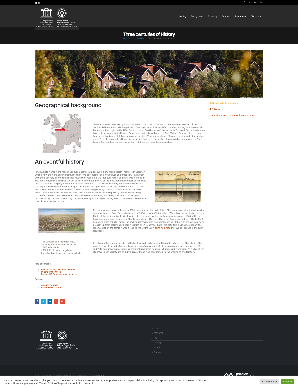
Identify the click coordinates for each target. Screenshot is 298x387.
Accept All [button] (287, 381)
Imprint (157, 347)
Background (197, 16)
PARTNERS (158, 333)
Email (62, 301)
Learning (182, 16)
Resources (240, 16)
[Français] (36, 2)
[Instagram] (260, 2)
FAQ (156, 337)
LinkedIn (49, 301)
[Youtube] (255, 2)
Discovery (256, 16)
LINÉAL (101, 375)
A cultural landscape (51, 287)
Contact (157, 352)
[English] (39, 2)
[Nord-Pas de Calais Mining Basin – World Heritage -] (57, 17)
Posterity (212, 16)
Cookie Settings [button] (269, 381)
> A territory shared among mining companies (232, 115)
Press (156, 328)
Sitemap (158, 342)
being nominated (163, 227)
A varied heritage (49, 284)
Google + (56, 301)
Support (226, 16)
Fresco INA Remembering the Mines (59, 274)
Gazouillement (43, 301)
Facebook (37, 301)
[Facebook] (249, 2)
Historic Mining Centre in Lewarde (58, 269)
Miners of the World (51, 271)
